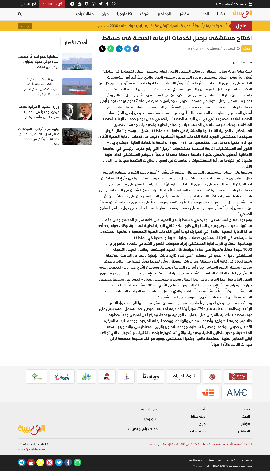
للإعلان (26, 4)
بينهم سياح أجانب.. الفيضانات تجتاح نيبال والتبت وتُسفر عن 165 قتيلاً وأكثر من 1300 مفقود (38, 137)
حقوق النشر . (195, 460)
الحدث (204, 14)
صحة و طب (198, 431)
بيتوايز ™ (197, 465)
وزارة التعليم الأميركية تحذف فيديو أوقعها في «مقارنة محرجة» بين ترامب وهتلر (39, 111)
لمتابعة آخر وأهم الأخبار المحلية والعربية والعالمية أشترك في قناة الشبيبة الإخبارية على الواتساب (199, 444)
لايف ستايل (198, 416)
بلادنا (221, 14)
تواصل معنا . (214, 460)
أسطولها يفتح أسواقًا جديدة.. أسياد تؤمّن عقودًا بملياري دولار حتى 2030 (162, 26)
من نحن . (247, 460)
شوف (144, 14)
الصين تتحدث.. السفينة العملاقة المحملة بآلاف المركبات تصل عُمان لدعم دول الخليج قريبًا (41, 87)
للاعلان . (231, 460)
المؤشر (186, 14)
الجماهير (164, 14)
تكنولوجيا (124, 14)
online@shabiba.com (31, 449)
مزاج (105, 14)
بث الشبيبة (50, 4)
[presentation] (28, 26)
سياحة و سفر (148, 409)
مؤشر (246, 49)
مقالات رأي (85, 14)
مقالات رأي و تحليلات (143, 429)
